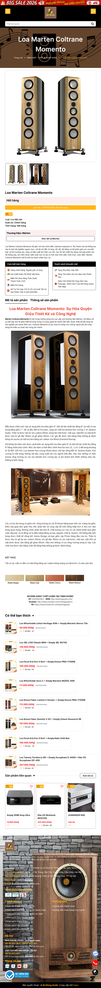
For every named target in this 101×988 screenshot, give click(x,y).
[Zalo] (7, 966)
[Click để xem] (50, 116)
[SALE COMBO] (50, 2)
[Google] (25, 966)
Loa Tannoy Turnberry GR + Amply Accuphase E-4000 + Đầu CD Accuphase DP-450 (52, 759)
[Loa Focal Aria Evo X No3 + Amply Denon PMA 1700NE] (11, 666)
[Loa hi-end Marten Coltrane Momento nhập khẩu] (50, 374)
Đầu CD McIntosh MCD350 (46, 816)
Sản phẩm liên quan (18, 775)
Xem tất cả (88, 775)
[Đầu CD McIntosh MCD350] (50, 797)
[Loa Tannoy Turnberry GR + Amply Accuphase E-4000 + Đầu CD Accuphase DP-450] (11, 762)
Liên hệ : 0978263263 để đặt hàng (50, 207)
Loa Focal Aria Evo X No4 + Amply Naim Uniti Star (44, 738)
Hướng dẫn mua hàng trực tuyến (68, 910)
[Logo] (50, 12)
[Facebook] (13, 966)
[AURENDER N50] (81, 797)
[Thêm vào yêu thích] (31, 786)
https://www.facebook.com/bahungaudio (52, 604)
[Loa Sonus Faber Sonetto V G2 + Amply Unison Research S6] (11, 724)
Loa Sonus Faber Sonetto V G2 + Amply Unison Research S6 (50, 719)
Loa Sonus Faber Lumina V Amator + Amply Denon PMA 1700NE (52, 700)
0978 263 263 (24, 880)
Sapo (76, 985)
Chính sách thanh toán (16, 921)
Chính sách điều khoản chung (19, 917)
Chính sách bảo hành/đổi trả (19, 929)
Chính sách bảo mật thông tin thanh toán (25, 910)
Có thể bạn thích (18, 615)
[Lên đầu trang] (95, 981)
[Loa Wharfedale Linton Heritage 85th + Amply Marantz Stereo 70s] (11, 628)
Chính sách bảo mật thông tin (20, 906)
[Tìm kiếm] (92, 23)
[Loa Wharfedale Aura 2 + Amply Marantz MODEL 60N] (11, 685)
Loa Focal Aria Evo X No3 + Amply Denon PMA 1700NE (47, 661)
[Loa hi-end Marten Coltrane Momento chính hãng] (50, 492)
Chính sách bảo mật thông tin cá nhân (24, 913)
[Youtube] (19, 966)
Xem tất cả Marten (51, 238)
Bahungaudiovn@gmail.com (25, 883)
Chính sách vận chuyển (16, 925)
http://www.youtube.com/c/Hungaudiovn (54, 602)
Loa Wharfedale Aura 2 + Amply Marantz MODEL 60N (47, 680)
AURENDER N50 (76, 815)
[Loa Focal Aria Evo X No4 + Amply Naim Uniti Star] (11, 743)
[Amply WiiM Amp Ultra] (20, 797)
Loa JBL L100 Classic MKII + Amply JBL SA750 (43, 642)
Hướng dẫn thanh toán (63, 906)
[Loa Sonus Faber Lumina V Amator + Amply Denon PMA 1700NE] (11, 704)
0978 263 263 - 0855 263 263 (21, 943)
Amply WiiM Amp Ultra (18, 815)
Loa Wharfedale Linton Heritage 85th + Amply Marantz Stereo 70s (53, 623)
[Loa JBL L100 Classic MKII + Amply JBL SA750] (11, 647)
